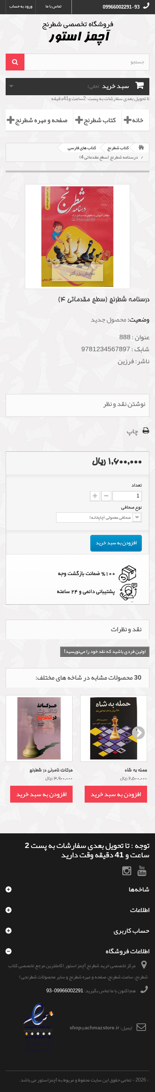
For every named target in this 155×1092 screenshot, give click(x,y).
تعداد (136, 485)
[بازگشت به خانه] (141, 148)
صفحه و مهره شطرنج (41, 120)
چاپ (132, 431)
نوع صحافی (131, 507)
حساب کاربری (131, 930)
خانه (137, 120)
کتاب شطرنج (100, 120)
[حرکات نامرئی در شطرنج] (39, 728)
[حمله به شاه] (113, 728)
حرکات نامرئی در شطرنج (51, 770)
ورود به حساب (20, 6)
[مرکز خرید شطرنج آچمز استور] (77, 33)
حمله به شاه (136, 770)
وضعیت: (138, 319)
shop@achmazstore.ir (94, 1028)
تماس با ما (53, 6)
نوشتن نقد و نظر (124, 403)
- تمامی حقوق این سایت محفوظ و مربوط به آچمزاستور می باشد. (77, 1080)
